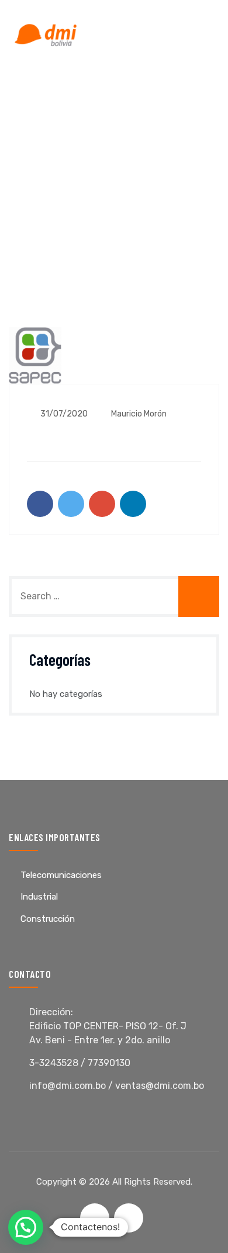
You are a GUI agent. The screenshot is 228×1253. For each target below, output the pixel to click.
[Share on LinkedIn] (133, 504)
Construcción (47, 919)
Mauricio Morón (138, 414)
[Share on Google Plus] (102, 504)
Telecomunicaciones (61, 875)
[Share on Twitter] (71, 504)
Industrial (39, 896)
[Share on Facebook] (40, 504)
